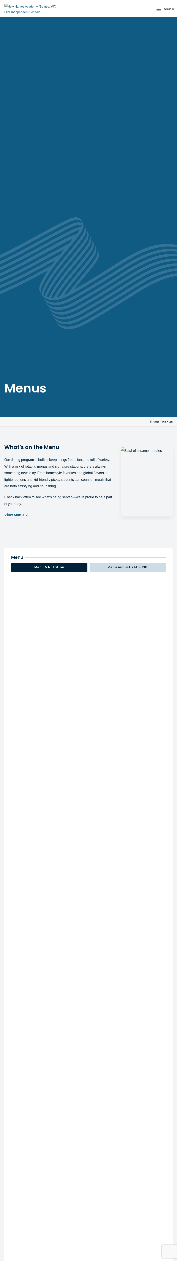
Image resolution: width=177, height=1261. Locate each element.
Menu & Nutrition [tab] (49, 567)
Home (154, 422)
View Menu (14, 514)
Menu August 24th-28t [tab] (127, 567)
